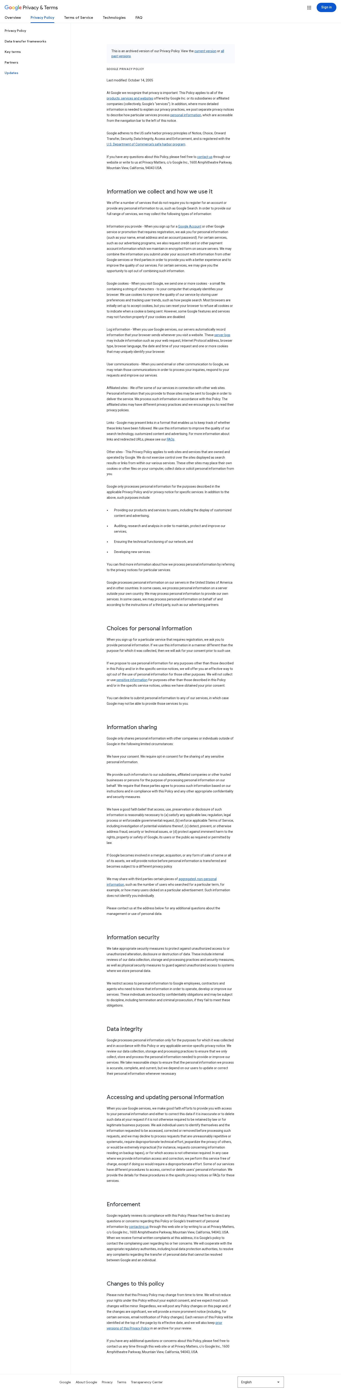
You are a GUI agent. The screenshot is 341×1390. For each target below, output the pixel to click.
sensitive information (132, 680)
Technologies (114, 18)
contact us (204, 157)
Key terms (13, 52)
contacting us (139, 1227)
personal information (185, 115)
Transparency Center (147, 1382)
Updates (11, 73)
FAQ (138, 18)
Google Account (189, 226)
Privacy (107, 1382)
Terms (121, 1382)
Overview (13, 18)
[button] (309, 7)
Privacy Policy (42, 18)
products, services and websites (130, 98)
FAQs (170, 439)
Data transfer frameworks (25, 41)
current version (205, 51)
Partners (11, 62)
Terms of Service (78, 18)
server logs (222, 335)
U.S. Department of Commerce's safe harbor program (146, 144)
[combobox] (261, 1382)
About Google (86, 1382)
